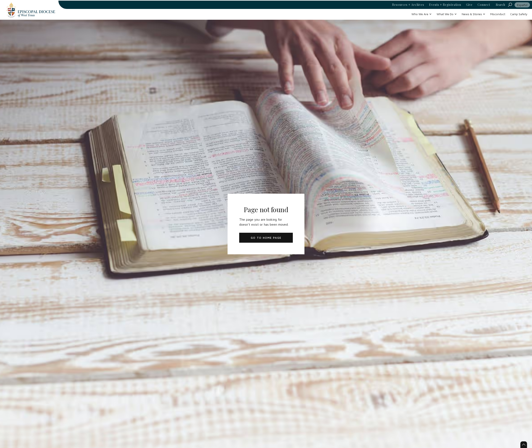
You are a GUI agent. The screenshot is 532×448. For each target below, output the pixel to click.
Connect (484, 4)
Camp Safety (518, 14)
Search (500, 5)
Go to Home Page (266, 237)
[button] (421, 14)
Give (469, 4)
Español (522, 5)
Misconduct (497, 14)
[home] (30, 10)
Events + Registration (445, 4)
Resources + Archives (408, 4)
